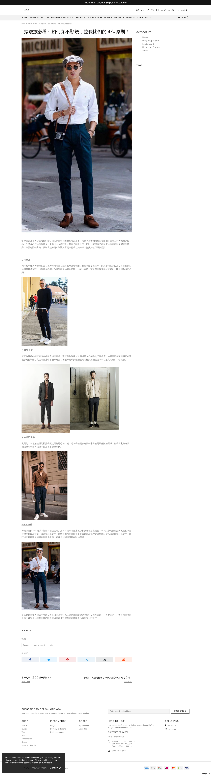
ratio (51, 645)
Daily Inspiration (150, 40)
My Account (84, 725)
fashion (26, 645)
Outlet (24, 729)
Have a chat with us (116, 737)
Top (23, 732)
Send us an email (119, 751)
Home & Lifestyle (29, 745)
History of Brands (151, 47)
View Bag (83, 729)
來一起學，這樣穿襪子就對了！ (37, 677)
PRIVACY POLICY (39, 768)
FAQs (52, 725)
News (145, 37)
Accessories (27, 739)
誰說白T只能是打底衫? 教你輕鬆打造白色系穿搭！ (108, 677)
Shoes (24, 742)
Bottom (25, 735)
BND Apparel (26, 9)
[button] (204, 773)
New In (24, 725)
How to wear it (32, 23)
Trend (145, 50)
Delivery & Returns (58, 729)
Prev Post (26, 682)
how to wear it (39, 645)
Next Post (128, 682)
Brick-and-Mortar (57, 732)
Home (23, 23)
